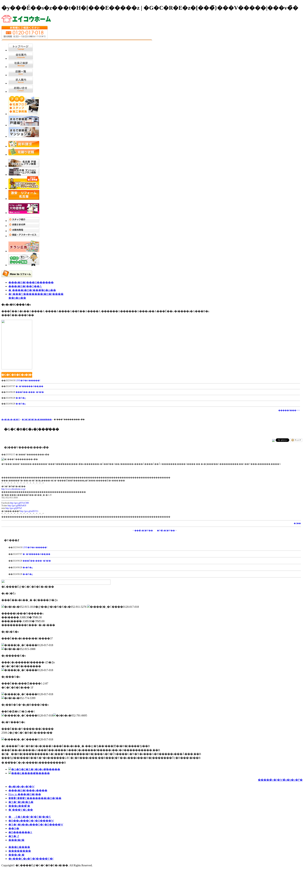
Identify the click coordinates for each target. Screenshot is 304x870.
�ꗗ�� (297, 523)
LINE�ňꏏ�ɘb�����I (28, 380)
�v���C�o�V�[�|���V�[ (30, 858)
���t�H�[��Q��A (25, 286)
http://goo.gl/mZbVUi (29, 511)
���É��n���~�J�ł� (30, 392)
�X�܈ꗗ (13, 836)
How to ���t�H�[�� (24, 794)
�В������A (20, 832)
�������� (19, 850)
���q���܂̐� (19, 805)
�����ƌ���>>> (289, 410)
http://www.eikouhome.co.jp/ (13, 489)
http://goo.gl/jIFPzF (14, 508)
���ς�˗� (16, 854)
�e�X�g (21, 398)
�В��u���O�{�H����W (31, 820)
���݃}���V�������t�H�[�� (34, 798)
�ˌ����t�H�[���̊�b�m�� (32, 290)
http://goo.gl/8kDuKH (17, 505)
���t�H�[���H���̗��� (31, 282)
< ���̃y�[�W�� (143, 530)
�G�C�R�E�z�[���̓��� (37, 419)
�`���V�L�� (20, 809)
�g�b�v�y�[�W (10, 419)
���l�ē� (16, 840)
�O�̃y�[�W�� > (167, 530)
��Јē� (13, 828)
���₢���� (19, 847)
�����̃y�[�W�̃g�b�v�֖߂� (280, 779)
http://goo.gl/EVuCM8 (19, 503)
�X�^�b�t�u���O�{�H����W (35, 824)
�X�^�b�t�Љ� (20, 802)
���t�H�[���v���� (27, 790)
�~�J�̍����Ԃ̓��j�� (29, 386)
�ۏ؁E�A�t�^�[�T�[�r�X (29, 816)
